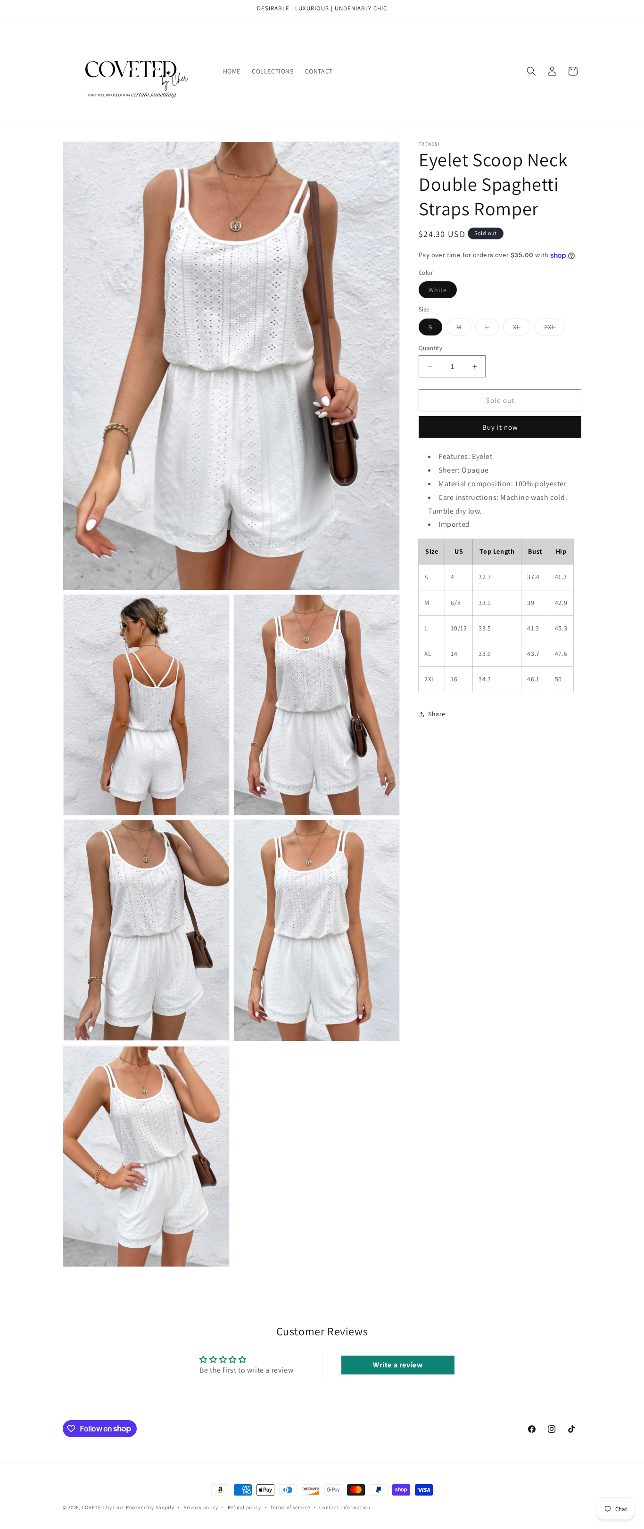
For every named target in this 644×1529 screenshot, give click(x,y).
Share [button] (437, 714)
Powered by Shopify (150, 1507)
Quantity (430, 348)
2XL (554, 328)
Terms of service (290, 1507)
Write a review (397, 1364)
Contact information (344, 1507)
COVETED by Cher (103, 1507)
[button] (531, 71)
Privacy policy (200, 1507)
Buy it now (500, 427)
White (443, 292)
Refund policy (244, 1507)
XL (521, 328)
